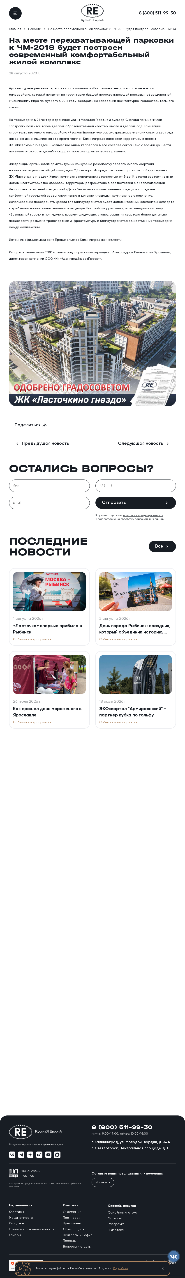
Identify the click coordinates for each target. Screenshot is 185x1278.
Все (159, 546)
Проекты (69, 1240)
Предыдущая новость (45, 443)
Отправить (114, 502)
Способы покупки (122, 1205)
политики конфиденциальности (143, 515)
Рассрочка (116, 1224)
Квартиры (16, 1212)
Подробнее (120, 1268)
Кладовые (16, 1223)
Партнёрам (72, 1217)
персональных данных (149, 519)
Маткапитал (117, 1218)
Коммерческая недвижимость (31, 1229)
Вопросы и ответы (77, 1246)
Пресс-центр (73, 1223)
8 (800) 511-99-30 (157, 13)
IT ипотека (116, 1230)
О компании (72, 1212)
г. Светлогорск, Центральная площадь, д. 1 (130, 1148)
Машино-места (21, 1217)
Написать (102, 1182)
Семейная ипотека (122, 1212)
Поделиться (28, 425)
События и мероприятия (32, 639)
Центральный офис (77, 1235)
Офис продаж (73, 1229)
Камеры (15, 1235)
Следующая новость (140, 443)
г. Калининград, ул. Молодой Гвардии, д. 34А (131, 1142)
